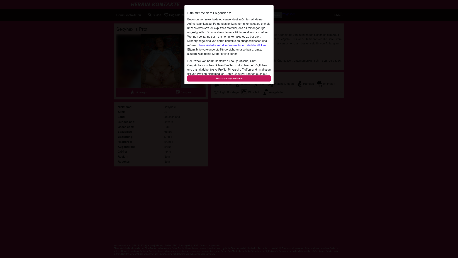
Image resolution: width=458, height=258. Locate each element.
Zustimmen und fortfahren (229, 78)
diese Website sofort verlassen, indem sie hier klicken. (232, 45)
